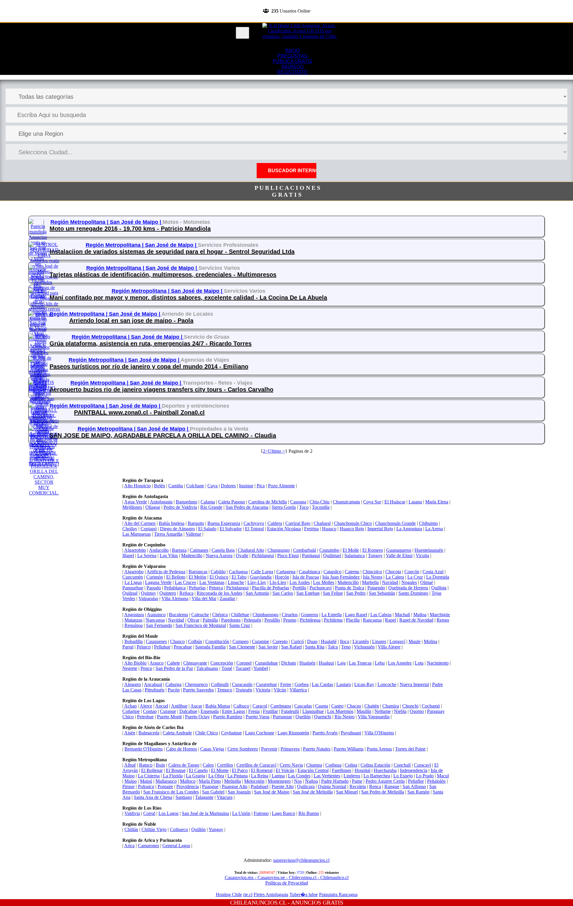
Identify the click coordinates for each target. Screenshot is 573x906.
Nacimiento (438, 662)
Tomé (226, 668)
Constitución (217, 641)
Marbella (370, 582)
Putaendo (376, 587)
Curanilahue (266, 662)
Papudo (154, 587)
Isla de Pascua (305, 577)
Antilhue (179, 705)
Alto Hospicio (137, 485)
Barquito (196, 523)
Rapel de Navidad (416, 620)
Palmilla (210, 620)
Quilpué (130, 593)
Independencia (413, 770)
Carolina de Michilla (267, 501)
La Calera (395, 577)
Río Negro (345, 716)
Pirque (128, 786)
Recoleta (357, 786)
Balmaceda (148, 732)
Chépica (220, 614)
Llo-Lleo (277, 582)
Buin (160, 765)
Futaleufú (290, 711)
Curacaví (422, 765)
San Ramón (418, 791)
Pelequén (252, 620)
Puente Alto (283, 786)
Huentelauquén (429, 550)
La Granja (195, 775)
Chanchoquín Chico (353, 523)
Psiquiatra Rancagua (338, 894)
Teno (346, 646)
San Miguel (347, 791)
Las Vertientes (327, 775)
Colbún (195, 641)
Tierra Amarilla (168, 534)
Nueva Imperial (414, 684)
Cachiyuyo (254, 523)
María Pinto (210, 781)
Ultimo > (276, 451)
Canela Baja (223, 550)
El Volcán (285, 770)
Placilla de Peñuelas (270, 587)
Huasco (329, 528)
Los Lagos (168, 813)
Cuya (212, 485)
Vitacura (224, 797)
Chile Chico (206, 732)
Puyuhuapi (351, 732)
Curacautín (242, 684)
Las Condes (299, 775)
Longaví (397, 641)
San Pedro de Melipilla (382, 791)
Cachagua (238, 571)
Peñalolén (436, 781)
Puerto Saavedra (198, 689)
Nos (298, 781)
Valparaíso (148, 598)
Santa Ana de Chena (153, 797)
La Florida (173, 775)
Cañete (173, 662)
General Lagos (176, 845)
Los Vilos (169, 555)
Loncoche (387, 684)
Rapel (390, 620)
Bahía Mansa (217, 705)
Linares (379, 641)
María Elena (436, 501)
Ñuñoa (311, 781)
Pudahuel (259, 786)
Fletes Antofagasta (271, 894)
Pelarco (144, 646)
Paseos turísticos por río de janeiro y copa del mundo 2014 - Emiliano (149, 366)
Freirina (311, 528)
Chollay (129, 528)
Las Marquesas (136, 534)
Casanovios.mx (239, 877)
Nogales (409, 582)
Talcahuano (207, 668)
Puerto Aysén (325, 732)
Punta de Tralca (349, 587)
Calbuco (241, 705)
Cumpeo (240, 641)
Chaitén (371, 705)
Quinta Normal (332, 786)
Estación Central (313, 770)
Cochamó (431, 705)
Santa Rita (314, 646)
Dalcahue (188, 711)
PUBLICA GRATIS (292, 61)
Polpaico (146, 786)
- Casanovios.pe (269, 877)
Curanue (168, 711)
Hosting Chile (229, 894)
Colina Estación (375, 765)
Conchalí (402, 765)
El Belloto (175, 577)
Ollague (152, 507)
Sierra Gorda (284, 507)
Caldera (274, 523)
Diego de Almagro (177, 528)
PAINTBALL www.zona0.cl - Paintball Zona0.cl (139, 412)
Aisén (129, 732)
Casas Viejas (212, 748)
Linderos (352, 775)
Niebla (400, 711)
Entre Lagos (233, 711)
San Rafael (291, 646)
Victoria (262, 689)
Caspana (298, 501)
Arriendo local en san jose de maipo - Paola (131, 320)
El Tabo (239, 577)
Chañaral (322, 523)
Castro (337, 705)
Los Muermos (340, 711)
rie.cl (247, 894)
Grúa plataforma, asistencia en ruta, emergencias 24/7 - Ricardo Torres (151, 343)
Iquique (246, 485)
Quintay (148, 593)
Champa (314, 765)
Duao (312, 641)
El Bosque (176, 770)
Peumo (289, 620)
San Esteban (308, 593)
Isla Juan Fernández (341, 577)
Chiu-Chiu (319, 501)
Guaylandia (261, 577)
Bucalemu (178, 614)
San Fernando (159, 625)
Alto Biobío (135, 662)
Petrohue (145, 716)
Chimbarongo (265, 614)
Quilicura (306, 786)
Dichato (288, 662)
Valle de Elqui (399, 555)
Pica (261, 485)
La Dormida (437, 577)
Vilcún (280, 689)
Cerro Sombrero (242, 748)
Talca (333, 646)
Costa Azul (433, 571)
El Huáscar (394, 501)
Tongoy (375, 555)
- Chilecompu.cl (300, 877)
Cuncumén (132, 577)
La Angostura (409, 528)
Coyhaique (231, 732)
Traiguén (243, 689)
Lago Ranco (283, 813)
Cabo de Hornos (181, 748)
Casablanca (309, 571)
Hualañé (329, 641)
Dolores (228, 485)
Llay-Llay (256, 582)
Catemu (352, 571)
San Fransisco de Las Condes (171, 791)
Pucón (174, 689)
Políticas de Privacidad (286, 882)
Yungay (216, 829)
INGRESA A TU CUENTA (286, 2)
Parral (127, 646)
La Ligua (133, 582)
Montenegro (279, 781)
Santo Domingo (413, 593)
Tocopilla (320, 507)
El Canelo (198, 770)
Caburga (173, 684)
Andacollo (159, 550)
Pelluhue (162, 646)
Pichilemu (333, 620)
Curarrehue (266, 684)
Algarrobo (134, 571)
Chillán (131, 829)
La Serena (146, 555)
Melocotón (254, 781)
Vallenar (193, 534)
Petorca (216, 587)
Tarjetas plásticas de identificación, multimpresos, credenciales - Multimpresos (163, 274)
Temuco (224, 689)
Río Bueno (308, 813)
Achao (130, 705)
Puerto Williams (348, 748)
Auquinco (156, 614)
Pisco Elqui (288, 555)
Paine (357, 781)
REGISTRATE (286, 19)
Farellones (341, 770)
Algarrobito (135, 550)
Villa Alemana (174, 598)
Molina (430, 641)
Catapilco (332, 571)
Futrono (261, 813)
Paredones (231, 620)
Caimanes (199, 550)
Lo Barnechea (376, 775)
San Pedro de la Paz (174, 668)
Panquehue (132, 587)
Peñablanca (175, 587)
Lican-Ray (364, 684)
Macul (443, 775)
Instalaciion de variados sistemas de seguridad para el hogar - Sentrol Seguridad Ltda (172, 251)
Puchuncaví (320, 587)
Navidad (390, 582)
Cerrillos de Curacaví (256, 765)
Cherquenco (196, 684)
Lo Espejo (403, 775)
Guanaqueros (398, 550)
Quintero (167, 593)
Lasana (415, 501)
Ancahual (153, 684)
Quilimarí (332, 555)
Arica (129, 845)
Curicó (297, 641)
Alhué (130, 765)
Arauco (157, 662)
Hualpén (307, 662)
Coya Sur (372, 501)
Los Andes (299, 582)
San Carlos (282, 593)
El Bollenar (152, 770)
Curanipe (260, 641)
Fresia (254, 711)
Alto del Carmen (139, 523)
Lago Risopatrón (293, 732)
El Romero (372, 550)
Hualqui (326, 662)
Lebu (380, 662)
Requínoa (133, 625)
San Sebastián (382, 593)
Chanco (177, 641)
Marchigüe (440, 614)
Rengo (443, 620)
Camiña (175, 485)
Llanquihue (313, 711)
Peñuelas (197, 587)
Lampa (278, 775)
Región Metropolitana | (80, 222)
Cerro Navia (291, 765)
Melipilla (232, 781)
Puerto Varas (257, 716)
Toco (304, 507)
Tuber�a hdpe (303, 894)
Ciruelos (290, 614)
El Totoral (254, 528)
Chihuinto (428, 523)
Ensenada (210, 711)
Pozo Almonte (281, 485)
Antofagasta (161, 501)
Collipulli (220, 684)
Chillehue (240, 614)
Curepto (280, 641)
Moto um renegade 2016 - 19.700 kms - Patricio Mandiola (130, 228)
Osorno (417, 711)
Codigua (333, 765)
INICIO (292, 50)
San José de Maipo (271, 791)
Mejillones (132, 507)
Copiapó (149, 528)
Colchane (195, 485)
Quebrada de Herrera (408, 587)
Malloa (419, 614)
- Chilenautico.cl (332, 877)
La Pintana (237, 775)
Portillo (299, 587)
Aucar (196, 705)
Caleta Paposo (231, 501)
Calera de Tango (183, 765)
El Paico (240, 770)
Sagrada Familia (210, 646)
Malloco (187, 781)
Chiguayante (195, 662)
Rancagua (372, 620)
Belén (159, 485)
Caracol (259, 705)
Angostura (134, 614)
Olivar (193, 620)
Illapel (128, 555)
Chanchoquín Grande (395, 523)
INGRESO (292, 66)
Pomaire (165, 786)
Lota (419, 662)
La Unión (241, 813)
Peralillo (272, 620)
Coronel (244, 662)
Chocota (393, 571)
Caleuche (200, 614)
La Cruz (415, 577)
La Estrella (331, 614)
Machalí (402, 614)
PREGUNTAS (292, 55)
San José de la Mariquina (205, 813)
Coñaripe (131, 711)
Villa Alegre (389, 646)
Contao (150, 711)
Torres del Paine (410, 748)
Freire (285, 684)
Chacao (354, 705)
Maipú (146, 781)
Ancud (161, 705)
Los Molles (323, 582)
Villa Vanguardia (373, 716)
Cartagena (285, 571)
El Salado (207, 528)
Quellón (303, 716)
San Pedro (356, 593)
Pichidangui (263, 555)
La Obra (216, 775)
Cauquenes (156, 641)
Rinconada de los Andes (219, 593)
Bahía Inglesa (171, 523)
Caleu (208, 765)
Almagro (132, 684)
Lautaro (343, 684)
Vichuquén (364, 646)
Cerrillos (225, 765)
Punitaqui (311, 555)
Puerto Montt (169, 716)
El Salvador (231, 528)
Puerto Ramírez (227, 716)
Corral (149, 813)
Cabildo (218, 571)
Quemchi (322, 716)
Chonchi (410, 705)
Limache (236, 582)
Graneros (309, 614)
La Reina (259, 775)
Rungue (391, 786)
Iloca (344, 641)
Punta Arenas (379, 748)
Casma (321, 705)
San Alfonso (414, 786)
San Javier (268, 646)
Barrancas (198, 571)
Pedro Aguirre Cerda (385, 781)
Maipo (130, 781)
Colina (351, 765)
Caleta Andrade (177, 732)
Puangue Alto (234, 786)
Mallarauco (166, 781)
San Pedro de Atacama (247, 507)
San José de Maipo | (136, 222)
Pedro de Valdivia (180, 507)
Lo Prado (425, 775)
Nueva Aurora (219, 555)
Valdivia (132, 813)
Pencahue (183, 646)
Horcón (282, 577)
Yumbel (260, 668)
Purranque (282, 716)
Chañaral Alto (251, 550)
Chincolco (372, 571)
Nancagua (155, 620)
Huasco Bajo (352, 528)
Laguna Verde (158, 582)
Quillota (438, 587)
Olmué (426, 582)
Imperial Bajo (380, 528)
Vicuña (422, 555)
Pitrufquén (154, 689)
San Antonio (257, 593)
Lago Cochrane (259, 732)
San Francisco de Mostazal (200, 625)
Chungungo (278, 550)
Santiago (183, 797)
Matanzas (133, 620)
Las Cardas (322, 684)
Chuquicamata (346, 501)
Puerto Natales (316, 748)
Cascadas (303, 705)
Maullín (364, 711)
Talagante (204, 797)
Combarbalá (304, 550)
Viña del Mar (204, 598)
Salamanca (354, 555)
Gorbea (302, 684)
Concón (411, 571)
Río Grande (211, 507)
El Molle (351, 550)
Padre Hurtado (335, 781)
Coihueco (179, 829)
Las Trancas (360, 662)
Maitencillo (191, 555)
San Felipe (333, 593)
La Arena (434, 528)
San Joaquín (239, 791)
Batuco (146, 765)
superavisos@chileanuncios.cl (301, 860)
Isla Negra (372, 577)
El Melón (197, 577)
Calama (208, 501)
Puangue (210, 786)
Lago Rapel (356, 614)
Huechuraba (385, 770)
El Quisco (219, 577)
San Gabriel (213, 791)
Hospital (362, 770)
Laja (341, 662)
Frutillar (270, 711)
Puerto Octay (197, 716)
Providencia (187, 786)
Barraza (179, 550)
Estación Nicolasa (284, 528)
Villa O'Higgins (379, 732)
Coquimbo (329, 550)
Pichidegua (310, 620)
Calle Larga (262, 571)
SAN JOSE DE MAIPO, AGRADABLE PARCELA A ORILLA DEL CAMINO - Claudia (163, 435)
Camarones (148, 845)
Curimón (154, 577)
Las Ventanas (211, 582)
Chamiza (390, 705)
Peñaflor (416, 781)
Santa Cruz (239, 625)
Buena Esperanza (223, 523)
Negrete (129, 668)
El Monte (220, 770)
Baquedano (186, 501)
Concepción (221, 662)
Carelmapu (280, 705)
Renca (375, 786)
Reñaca (186, 593)
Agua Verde (135, 501)
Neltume (383, 711)
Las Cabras (381, 614)
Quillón (198, 829)
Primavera (290, 748)
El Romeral (261, 770)
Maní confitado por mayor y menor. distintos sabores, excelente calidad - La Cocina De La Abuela (188, 297)
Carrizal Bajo (297, 523)
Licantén (360, 641)
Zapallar (227, 598)
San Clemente (242, 646)
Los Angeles (400, 662)
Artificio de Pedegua (166, 571)
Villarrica (298, 689)
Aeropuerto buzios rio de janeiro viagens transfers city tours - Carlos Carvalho (161, 389)
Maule (414, 641)
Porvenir (269, 748)
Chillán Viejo (154, 829)
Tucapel (242, 668)
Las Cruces (185, 582)
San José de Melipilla (313, 791)
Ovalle (242, 555)
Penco (146, 668)
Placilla (353, 620)
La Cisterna (149, 775)
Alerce (146, 705)
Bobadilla (133, 641)
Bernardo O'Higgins (143, 748)
